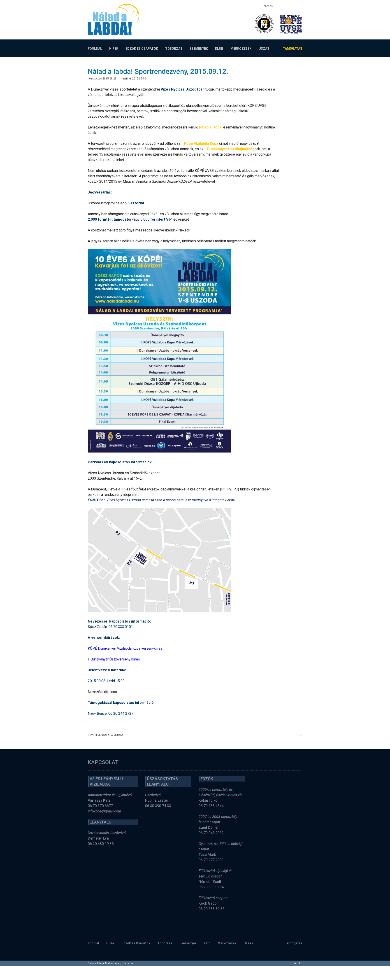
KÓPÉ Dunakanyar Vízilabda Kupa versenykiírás (125, 648)
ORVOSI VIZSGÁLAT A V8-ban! (105, 735)
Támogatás (292, 48)
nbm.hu (297, 963)
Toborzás (173, 48)
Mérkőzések (240, 48)
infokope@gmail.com (104, 811)
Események (199, 48)
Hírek (113, 48)
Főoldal (95, 48)
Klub (219, 48)
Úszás (264, 48)
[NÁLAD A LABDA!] (113, 19)
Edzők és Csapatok (141, 48)
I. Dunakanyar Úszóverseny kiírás (114, 659)
